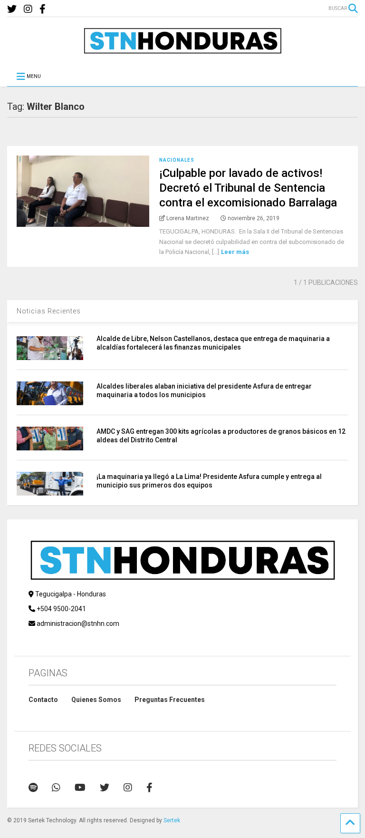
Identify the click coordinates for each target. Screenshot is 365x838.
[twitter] (12, 9)
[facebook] (42, 9)
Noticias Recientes (49, 311)
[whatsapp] (56, 788)
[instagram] (28, 9)
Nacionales (176, 160)
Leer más (235, 251)
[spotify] (33, 788)
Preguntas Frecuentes (169, 699)
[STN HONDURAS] (182, 50)
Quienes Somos (96, 699)
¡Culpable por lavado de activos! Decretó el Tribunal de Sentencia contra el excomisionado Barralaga (248, 187)
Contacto (43, 699)
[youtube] (80, 788)
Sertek (171, 820)
